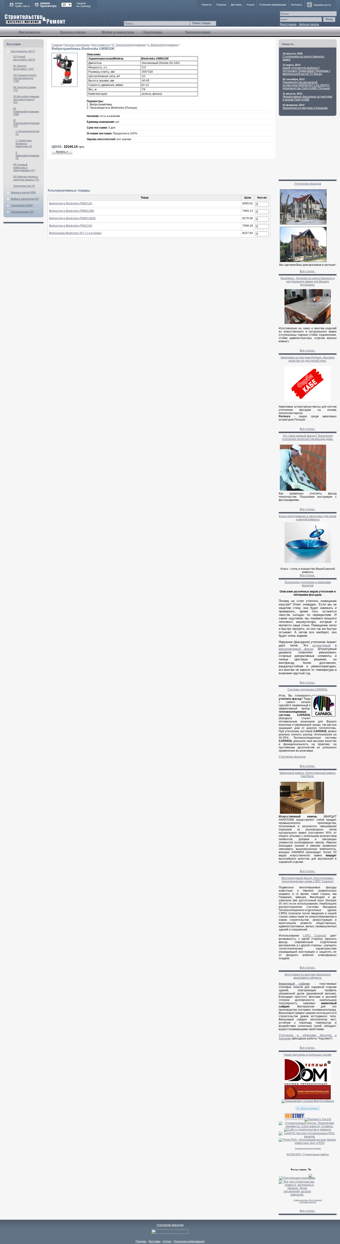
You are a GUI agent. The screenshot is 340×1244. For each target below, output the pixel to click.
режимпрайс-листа (22, 4)
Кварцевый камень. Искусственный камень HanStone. (308, 774)
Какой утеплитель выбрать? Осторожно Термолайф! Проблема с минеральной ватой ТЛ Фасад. (306, 71)
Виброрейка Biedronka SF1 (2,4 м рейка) (75, 233)
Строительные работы (316, 1154)
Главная (57, 45)
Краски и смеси (73, 32)
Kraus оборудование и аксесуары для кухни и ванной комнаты (307, 518)
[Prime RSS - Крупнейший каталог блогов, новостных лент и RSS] (308, 1143)
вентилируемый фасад (296, 649)
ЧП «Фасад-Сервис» (307, 1108)
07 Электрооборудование (129, 45)
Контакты (296, 4)
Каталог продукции (77, 45)
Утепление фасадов (307, 183)
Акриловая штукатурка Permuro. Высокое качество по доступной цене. (308, 359)
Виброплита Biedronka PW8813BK (71, 210)
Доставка (236, 4)
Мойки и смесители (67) (25, 198)
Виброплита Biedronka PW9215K (70, 225)
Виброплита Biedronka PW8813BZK (72, 218)
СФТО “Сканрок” (315, 935)
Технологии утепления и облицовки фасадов (307, 584)
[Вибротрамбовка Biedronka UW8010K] (64, 86)
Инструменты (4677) (23, 51)
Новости (206, 4)
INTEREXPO (294, 1154)
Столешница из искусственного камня (303, 58)
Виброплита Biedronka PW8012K (70, 203)
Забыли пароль (309, 24)
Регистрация (288, 24)
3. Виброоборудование (163, 45)
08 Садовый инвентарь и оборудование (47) (24, 167)
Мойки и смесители (118, 32)
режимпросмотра (48, 4)
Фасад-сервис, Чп (301, 1169)
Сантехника (152, 32)
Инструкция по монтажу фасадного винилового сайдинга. (307, 976)
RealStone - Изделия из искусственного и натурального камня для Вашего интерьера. (308, 281)
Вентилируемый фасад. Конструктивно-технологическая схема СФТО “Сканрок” (307, 880)
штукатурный (321, 645)
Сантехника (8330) (22, 205)
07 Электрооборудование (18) (26, 123)
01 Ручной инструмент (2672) (24, 58)
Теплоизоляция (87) (22, 211)
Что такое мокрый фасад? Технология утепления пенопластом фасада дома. (307, 437)
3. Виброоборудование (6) (27, 155)
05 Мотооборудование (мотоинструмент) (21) (26, 99)
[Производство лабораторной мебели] (307, 1098)
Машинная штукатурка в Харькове (305, 108)
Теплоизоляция (197, 32)
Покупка (221, 4)
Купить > (62, 151)
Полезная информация (272, 4)
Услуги (250, 4)
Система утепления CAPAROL (307, 689)
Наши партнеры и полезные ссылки (307, 1054)
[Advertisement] (161, 174)
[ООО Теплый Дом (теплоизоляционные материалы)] (307, 1084)
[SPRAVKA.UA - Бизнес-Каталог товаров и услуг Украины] (296, 1175)
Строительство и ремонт (35, 19)
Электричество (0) (24, 185)
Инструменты (29, 32)
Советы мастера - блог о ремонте (308, 1200)
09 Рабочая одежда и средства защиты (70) (26, 178)
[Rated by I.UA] (170, 1233)
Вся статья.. (307, 271)
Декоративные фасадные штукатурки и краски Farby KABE (307, 98)
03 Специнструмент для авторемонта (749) (25, 78)
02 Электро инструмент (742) (23, 67)
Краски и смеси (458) (23, 192)
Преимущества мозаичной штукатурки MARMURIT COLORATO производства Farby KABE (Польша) (306, 85)
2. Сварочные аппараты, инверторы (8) (23, 143)
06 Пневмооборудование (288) (26, 111)
